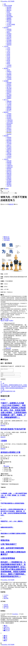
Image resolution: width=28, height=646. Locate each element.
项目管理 (9, 41)
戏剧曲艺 (9, 182)
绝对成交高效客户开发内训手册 (13, 429)
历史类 (8, 52)
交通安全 (9, 153)
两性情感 (9, 82)
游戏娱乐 (9, 96)
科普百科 (9, 137)
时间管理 (9, 43)
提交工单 (8, 348)
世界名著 (9, 160)
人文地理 (9, 65)
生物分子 (9, 145)
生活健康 (6, 81)
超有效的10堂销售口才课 (10, 452)
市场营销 (9, 33)
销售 (7, 319)
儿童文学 (9, 106)
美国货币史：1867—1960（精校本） (12, 521)
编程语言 (9, 8)
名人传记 (9, 73)
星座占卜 (9, 93)
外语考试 (9, 118)
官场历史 (9, 176)
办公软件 (9, 13)
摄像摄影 (9, 18)
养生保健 (9, 88)
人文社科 (6, 46)
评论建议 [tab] (7, 240)
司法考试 (9, 129)
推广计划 (6, 607)
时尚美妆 (9, 85)
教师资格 (9, 124)
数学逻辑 (9, 140)
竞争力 (4, 319)
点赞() (11, 320)
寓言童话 (9, 184)
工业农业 (9, 156)
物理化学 (9, 142)
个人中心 (6, 595)
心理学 (8, 48)
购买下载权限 (5, 473)
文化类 (8, 57)
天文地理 (9, 143)
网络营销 (9, 19)
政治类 (8, 60)
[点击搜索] (16, 193)
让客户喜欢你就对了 (9, 544)
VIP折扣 (7, 466)
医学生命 (9, 146)
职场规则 (9, 77)
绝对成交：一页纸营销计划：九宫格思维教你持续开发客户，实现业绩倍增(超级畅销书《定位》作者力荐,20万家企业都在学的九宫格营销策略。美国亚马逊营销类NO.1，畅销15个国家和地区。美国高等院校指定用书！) (13, 569)
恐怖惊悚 (9, 175)
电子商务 (9, 35)
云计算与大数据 (11, 24)
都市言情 (9, 171)
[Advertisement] (14, 221)
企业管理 (9, 30)
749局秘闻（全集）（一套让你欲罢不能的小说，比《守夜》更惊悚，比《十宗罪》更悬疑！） (14, 495)
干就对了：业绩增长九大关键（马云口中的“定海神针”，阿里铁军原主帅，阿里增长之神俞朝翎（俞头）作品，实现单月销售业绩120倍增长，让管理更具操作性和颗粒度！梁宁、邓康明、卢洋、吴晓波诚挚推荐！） (14, 410)
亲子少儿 (6, 99)
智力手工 (9, 110)
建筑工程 (9, 151)
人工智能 (9, 23)
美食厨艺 (9, 84)
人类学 (8, 51)
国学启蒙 (9, 109)
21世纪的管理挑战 (8, 558)
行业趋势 (9, 26)
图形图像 (9, 15)
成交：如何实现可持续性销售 (12, 548)
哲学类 (8, 55)
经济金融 (9, 40)
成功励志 (6, 68)
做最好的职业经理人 (7, 527)
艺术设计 (9, 157)
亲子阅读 (9, 102)
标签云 (5, 596)
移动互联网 (10, 16)
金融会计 (9, 128)
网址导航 (6, 598)
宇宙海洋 (9, 148)
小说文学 (6, 159)
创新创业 (9, 29)
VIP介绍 (6, 604)
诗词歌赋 (9, 181)
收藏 (7, 320)
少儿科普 (9, 104)
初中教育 (9, 115)
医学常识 (9, 90)
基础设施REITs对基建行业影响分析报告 (13, 533)
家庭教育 (9, 107)
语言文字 (9, 66)
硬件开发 (9, 21)
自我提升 (9, 71)
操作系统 (9, 7)
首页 (5, 4)
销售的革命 (5, 540)
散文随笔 (9, 179)
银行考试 (9, 131)
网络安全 (9, 10)
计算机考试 (10, 120)
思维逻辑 (9, 74)
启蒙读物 (9, 101)
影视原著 (9, 162)
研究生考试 (10, 123)
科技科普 (6, 135)
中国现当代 (10, 165)
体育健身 (9, 91)
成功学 (8, 70)
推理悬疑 (9, 168)
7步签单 (4, 441)
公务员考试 (10, 121)
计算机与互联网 (8, 5)
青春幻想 (9, 173)
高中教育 (9, 117)
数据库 (8, 12)
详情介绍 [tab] (6, 237)
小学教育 (9, 113)
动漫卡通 (9, 186)
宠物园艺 (9, 98)
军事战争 (9, 178)
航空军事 (9, 154)
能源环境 (9, 149)
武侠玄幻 (9, 170)
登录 (7, 188)
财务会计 (9, 38)
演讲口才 (9, 76)
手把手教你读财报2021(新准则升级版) (12, 503)
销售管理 (9, 44)
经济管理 (6, 27)
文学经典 (9, 164)
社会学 (8, 49)
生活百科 (9, 139)
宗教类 (8, 59)
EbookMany (15, 614)
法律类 (8, 62)
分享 (3, 320)
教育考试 (6, 112)
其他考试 (9, 134)
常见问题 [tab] (7, 238)
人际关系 (9, 79)
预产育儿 (9, 87)
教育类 (8, 63)
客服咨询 (6, 606)
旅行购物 (9, 95)
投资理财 (9, 37)
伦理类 (8, 54)
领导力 (8, 32)
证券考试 (9, 126)
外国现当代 (10, 167)
